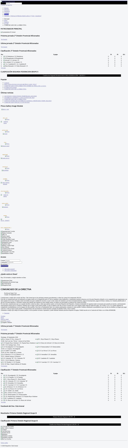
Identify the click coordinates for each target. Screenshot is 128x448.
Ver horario (4, 39)
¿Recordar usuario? (9, 269)
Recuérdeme (4, 264)
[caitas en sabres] (5, 196)
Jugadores (7, 11)
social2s (8, 321)
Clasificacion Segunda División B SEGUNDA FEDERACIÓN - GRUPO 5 (64, 75)
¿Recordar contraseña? (10, 270)
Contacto (6, 13)
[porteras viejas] (5, 123)
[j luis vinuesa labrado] (5, 184)
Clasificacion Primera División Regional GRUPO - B (64, 424)
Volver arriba (4, 443)
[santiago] (5, 207)
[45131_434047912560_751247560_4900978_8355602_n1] (5, 220)
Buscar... (3, 3)
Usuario (3, 260)
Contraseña (4, 262)
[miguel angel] (5, 146)
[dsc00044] (5, 170)
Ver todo (3, 68)
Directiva (6, 9)
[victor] (5, 134)
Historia (6, 8)
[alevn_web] (5, 109)
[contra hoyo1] (5, 158)
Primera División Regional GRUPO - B (64, 417)
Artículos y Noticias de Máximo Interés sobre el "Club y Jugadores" (23, 16)
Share (2, 317)
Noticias (6, 14)
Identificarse (4, 266)
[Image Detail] (7, 119)
